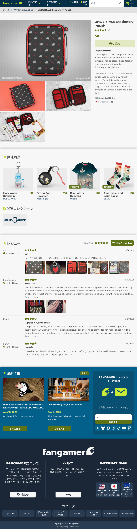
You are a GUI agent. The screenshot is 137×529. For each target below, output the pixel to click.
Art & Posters (110, 513)
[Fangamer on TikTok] (118, 428)
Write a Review (122, 243)
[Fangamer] (12, 3)
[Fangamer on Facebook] (108, 428)
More (75, 2)
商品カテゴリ (32, 3)
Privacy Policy (62, 527)
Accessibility (75, 527)
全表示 (84, 373)
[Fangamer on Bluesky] (102, 428)
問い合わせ (23, 494)
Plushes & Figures (43, 513)
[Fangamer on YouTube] (124, 428)
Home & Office (60, 513)
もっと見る (15, 428)
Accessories (127, 513)
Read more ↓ (31, 297)
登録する (113, 421)
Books (77, 513)
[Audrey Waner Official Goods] (15, 220)
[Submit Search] (120, 3)
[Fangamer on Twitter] (97, 428)
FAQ (68, 494)
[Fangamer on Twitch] (129, 428)
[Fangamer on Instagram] (113, 428)
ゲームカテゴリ (51, 3)
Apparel (10, 513)
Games (27, 513)
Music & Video (94, 513)
